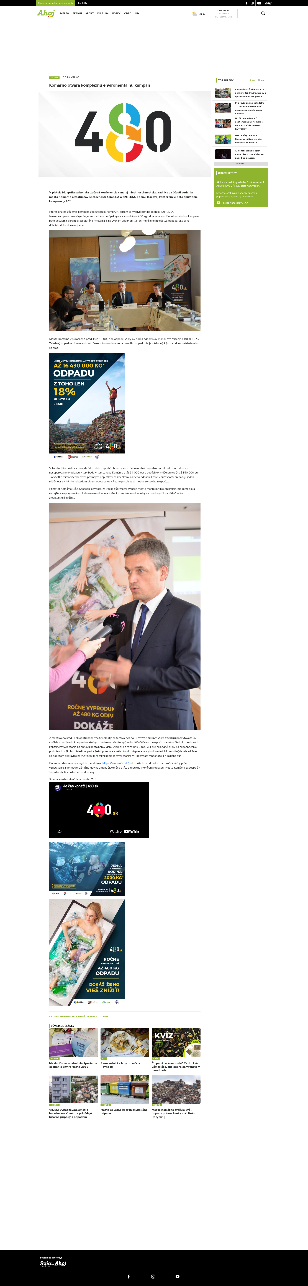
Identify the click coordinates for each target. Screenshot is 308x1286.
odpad (104, 1016)
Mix (137, 13)
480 (51, 1016)
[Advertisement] (154, 46)
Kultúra (103, 13)
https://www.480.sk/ (115, 763)
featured (92, 1016)
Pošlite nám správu (232, 203)
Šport (89, 13)
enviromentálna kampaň (69, 1016)
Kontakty (82, 3)
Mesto (64, 13)
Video (127, 13)
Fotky (116, 13)
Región (77, 13)
